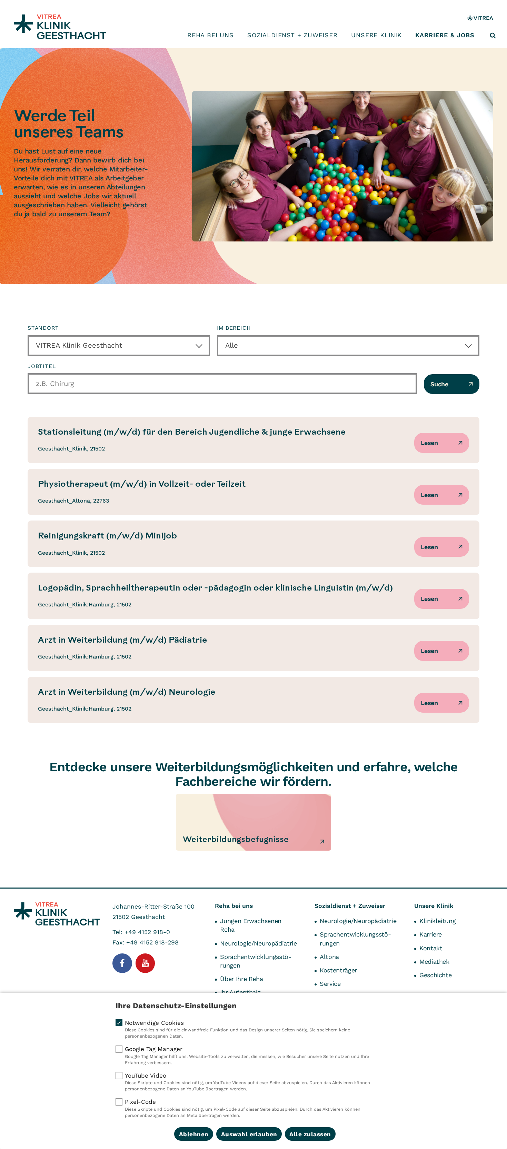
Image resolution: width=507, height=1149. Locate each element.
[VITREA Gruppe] (480, 18)
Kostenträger (338, 970)
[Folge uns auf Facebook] (122, 963)
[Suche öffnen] (493, 35)
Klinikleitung (437, 920)
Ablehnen (194, 1134)
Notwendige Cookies (237, 1029)
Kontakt (430, 948)
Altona (329, 956)
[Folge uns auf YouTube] (145, 963)
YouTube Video (247, 1082)
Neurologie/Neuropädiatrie (258, 943)
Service (330, 983)
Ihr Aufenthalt (240, 992)
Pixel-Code (242, 1108)
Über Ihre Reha (241, 978)
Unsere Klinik (376, 35)
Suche (439, 384)
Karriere (430, 934)
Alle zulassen (310, 1134)
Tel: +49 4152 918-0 (141, 932)
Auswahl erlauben (249, 1134)
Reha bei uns (210, 35)
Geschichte (435, 975)
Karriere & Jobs (444, 35)
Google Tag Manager (247, 1055)
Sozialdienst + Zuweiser (292, 35)
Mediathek (434, 961)
